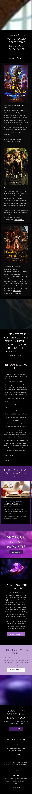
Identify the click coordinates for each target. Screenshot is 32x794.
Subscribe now (16, 634)
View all (16, 477)
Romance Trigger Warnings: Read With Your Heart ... (14, 502)
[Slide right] (20, 527)
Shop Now (16, 552)
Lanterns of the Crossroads (12, 266)
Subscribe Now (16, 670)
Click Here (16, 728)
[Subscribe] (26, 460)
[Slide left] (12, 527)
